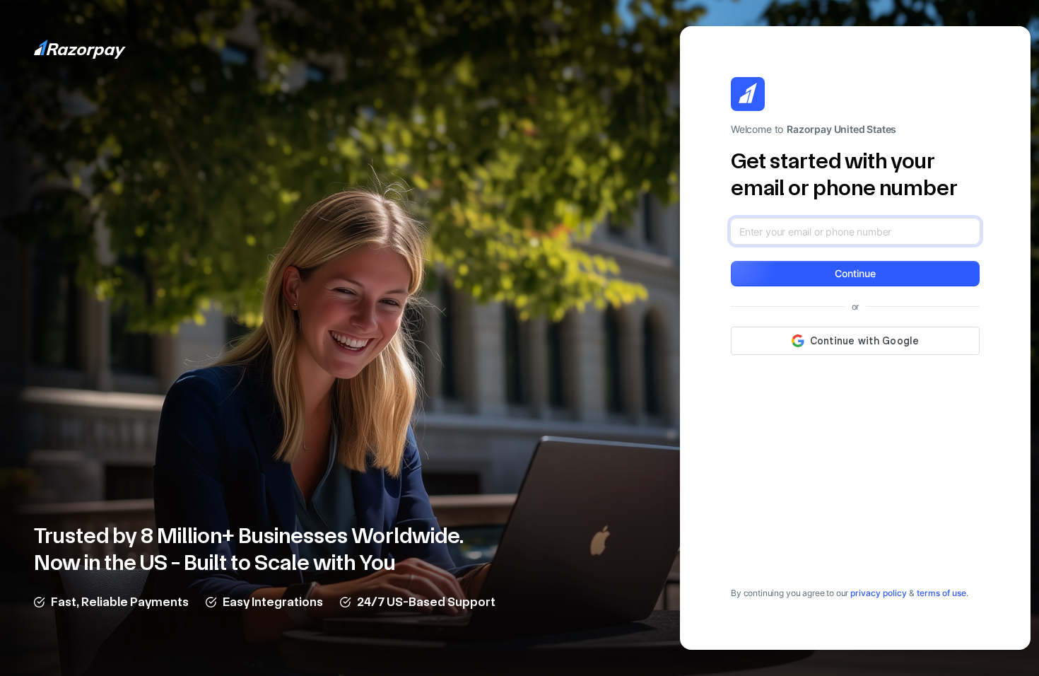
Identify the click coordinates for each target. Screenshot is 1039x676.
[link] (878, 593)
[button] (855, 273)
